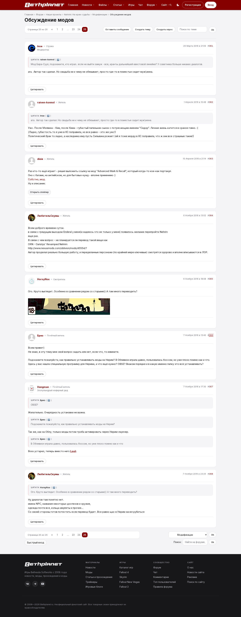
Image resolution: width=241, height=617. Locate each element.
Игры (131, 4)
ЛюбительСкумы (48, 215)
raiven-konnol (46, 102)
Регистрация (193, 4)
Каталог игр (126, 567)
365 (211, 279)
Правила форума (162, 586)
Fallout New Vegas (130, 582)
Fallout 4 (124, 572)
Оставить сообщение (117, 29)
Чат (140, 4)
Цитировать (37, 89)
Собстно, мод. (36, 179)
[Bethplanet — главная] (45, 5)
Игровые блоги (94, 586)
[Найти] (170, 5)
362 (211, 102)
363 (211, 158)
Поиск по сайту (196, 582)
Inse (39, 46)
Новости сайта (195, 572)
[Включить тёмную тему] (178, 5)
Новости (90, 567)
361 (211, 46)
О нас (190, 567)
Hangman (43, 386)
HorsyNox (43, 279)
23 (73, 29)
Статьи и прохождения (99, 577)
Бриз (40, 335)
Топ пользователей (164, 582)
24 (79, 29)
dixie (40, 158)
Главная (73, 4)
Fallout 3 (124, 586)
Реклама (192, 577)
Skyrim (123, 577)
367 (211, 386)
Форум (157, 567)
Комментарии (161, 577)
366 (211, 335)
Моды (89, 572)
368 (211, 474)
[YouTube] (43, 584)
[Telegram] (35, 584)
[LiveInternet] (209, 605)
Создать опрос (165, 29)
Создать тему (142, 29)
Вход (211, 4)
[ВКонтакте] (27, 584)
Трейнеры (91, 582)
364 (211, 215)
